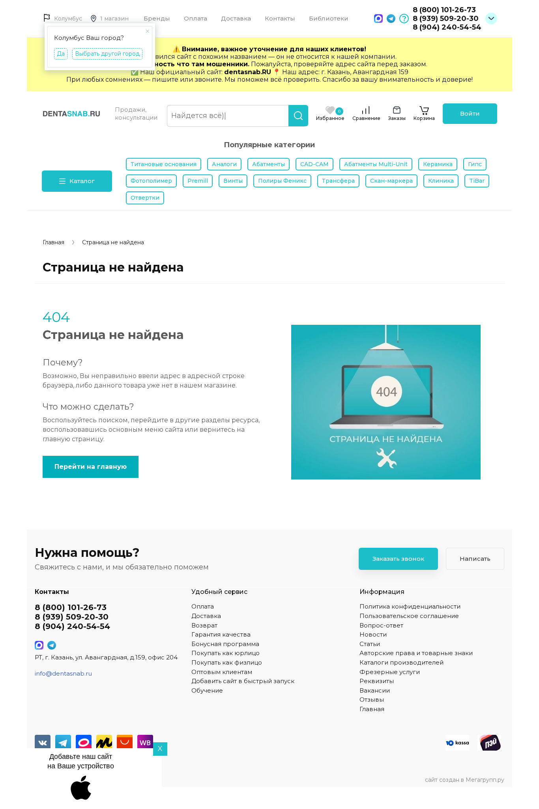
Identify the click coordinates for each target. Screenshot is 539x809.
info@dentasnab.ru (63, 673)
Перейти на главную (90, 466)
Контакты (280, 18)
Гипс (475, 164)
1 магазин (114, 18)
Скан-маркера (391, 180)
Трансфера (338, 180)
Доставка (236, 18)
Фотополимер (151, 180)
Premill (197, 180)
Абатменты (268, 164)
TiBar (477, 180)
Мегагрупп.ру (485, 779)
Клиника (441, 180)
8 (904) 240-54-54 (447, 27)
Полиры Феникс (282, 180)
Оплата (195, 18)
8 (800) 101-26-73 (444, 10)
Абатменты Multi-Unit (376, 164)
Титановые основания (164, 164)
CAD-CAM (314, 164)
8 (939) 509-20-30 (446, 18)
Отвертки (145, 197)
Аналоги (224, 164)
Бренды (157, 18)
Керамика (438, 164)
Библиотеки (328, 18)
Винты (233, 180)
